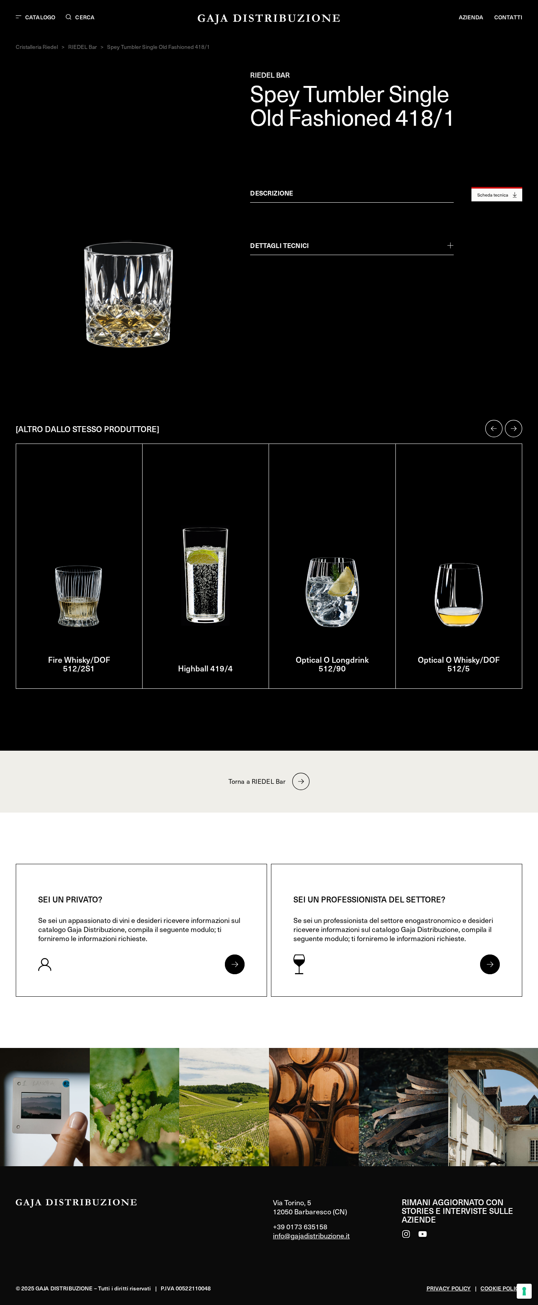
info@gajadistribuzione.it (311, 1235)
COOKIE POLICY (501, 1288)
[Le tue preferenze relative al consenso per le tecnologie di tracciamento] (524, 1291)
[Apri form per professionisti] (490, 964)
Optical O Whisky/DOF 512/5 (459, 664)
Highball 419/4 (205, 668)
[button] (494, 428)
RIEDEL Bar (82, 46)
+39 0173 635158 (300, 1226)
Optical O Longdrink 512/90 (332, 664)
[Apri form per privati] (235, 964)
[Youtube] (422, 1234)
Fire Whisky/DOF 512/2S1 (79, 664)
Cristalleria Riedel (37, 46)
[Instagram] (406, 1234)
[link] (45, 1107)
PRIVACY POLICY (449, 1288)
